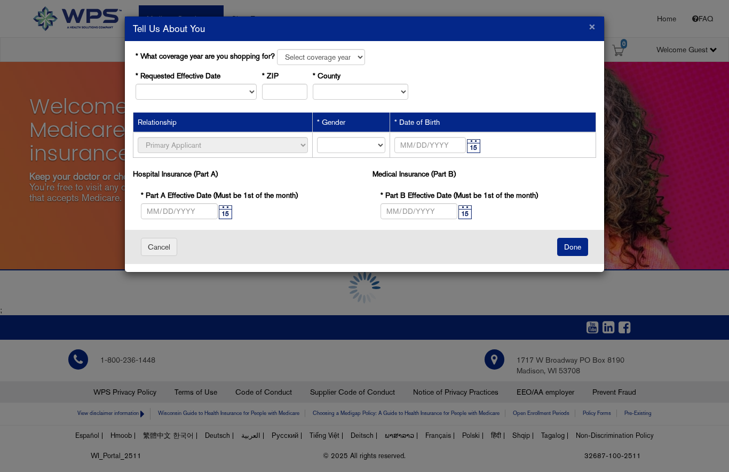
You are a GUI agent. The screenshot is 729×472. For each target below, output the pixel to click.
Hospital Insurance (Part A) (175, 174)
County (329, 75)
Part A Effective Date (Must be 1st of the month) (191, 195)
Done (572, 247)
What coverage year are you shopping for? (207, 56)
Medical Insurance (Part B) (414, 174)
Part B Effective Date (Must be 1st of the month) (431, 195)
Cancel (159, 247)
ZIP (273, 75)
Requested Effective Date (180, 75)
